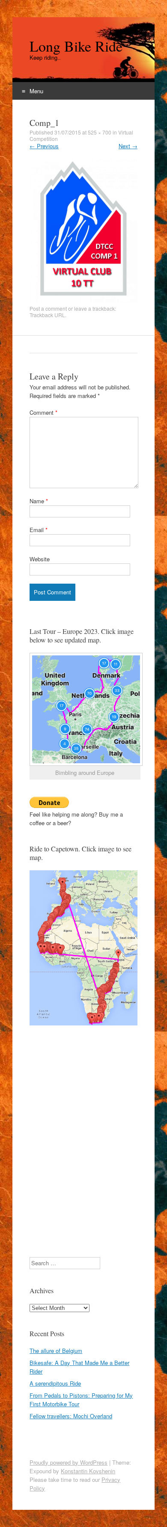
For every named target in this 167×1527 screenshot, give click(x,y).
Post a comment (48, 308)
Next (128, 146)
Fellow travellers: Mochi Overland (71, 1416)
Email (39, 530)
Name (39, 501)
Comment (43, 412)
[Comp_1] (83, 301)
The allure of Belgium (56, 1350)
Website (40, 559)
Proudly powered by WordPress (68, 1462)
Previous (44, 146)
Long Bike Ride (76, 46)
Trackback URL (47, 314)
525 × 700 (99, 132)
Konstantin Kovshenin (88, 1471)
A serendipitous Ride (55, 1383)
